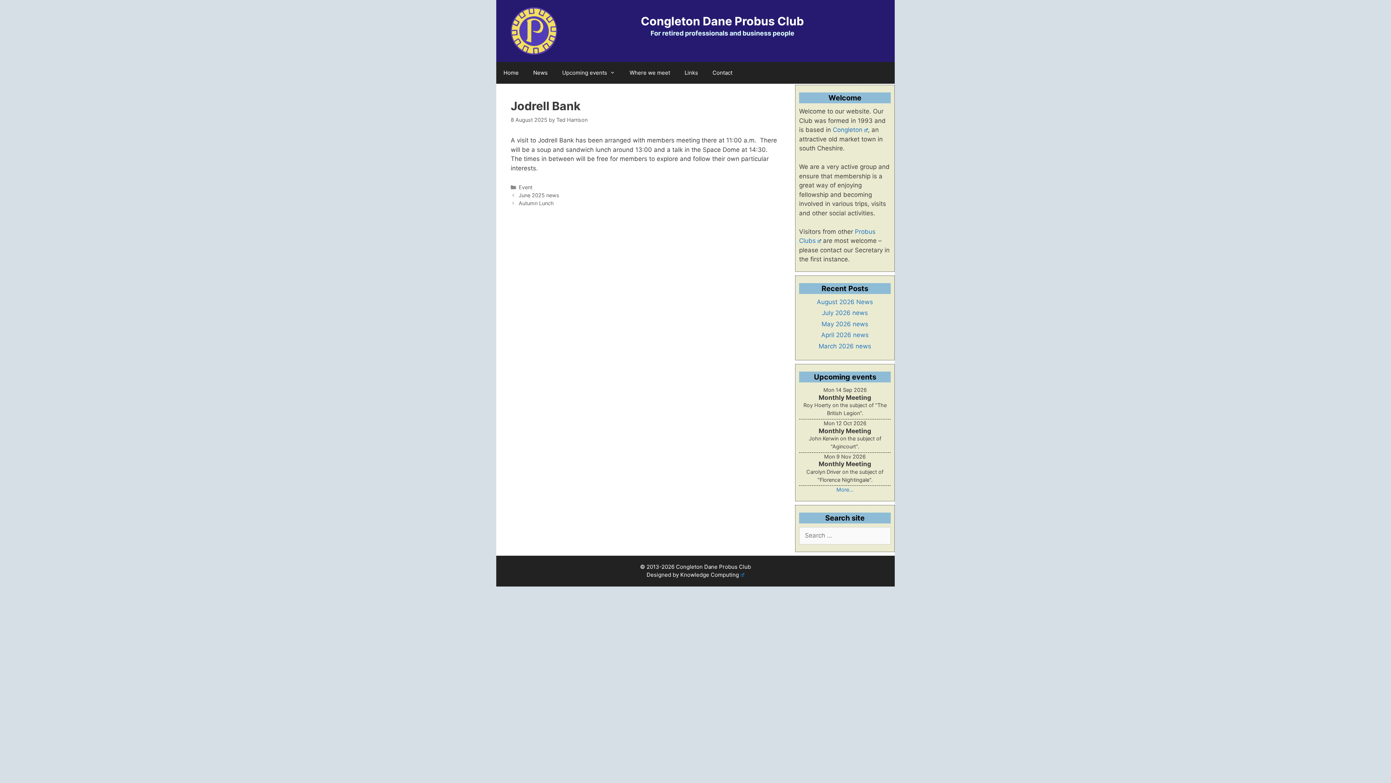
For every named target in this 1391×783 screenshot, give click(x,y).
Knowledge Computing (709, 574)
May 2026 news (845, 324)
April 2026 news (845, 335)
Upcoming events (584, 72)
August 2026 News (845, 302)
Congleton (847, 129)
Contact (722, 72)
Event (525, 187)
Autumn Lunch (536, 203)
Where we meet (650, 72)
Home (511, 72)
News (540, 72)
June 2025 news (539, 195)
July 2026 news (845, 312)
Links (691, 72)
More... (844, 489)
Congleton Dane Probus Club (722, 21)
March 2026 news (845, 346)
